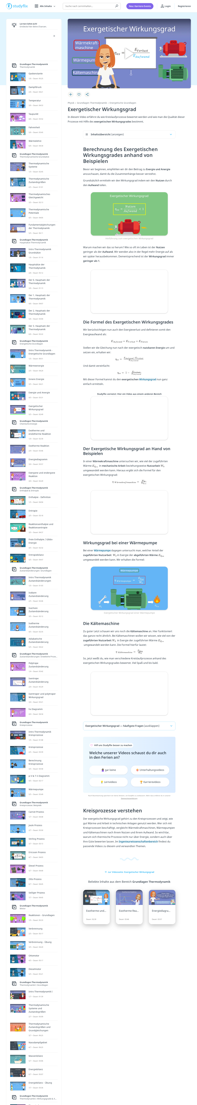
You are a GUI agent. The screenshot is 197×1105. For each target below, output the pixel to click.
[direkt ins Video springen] (129, 213)
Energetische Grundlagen (123, 102)
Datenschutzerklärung (129, 798)
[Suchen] (117, 6)
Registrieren (184, 6)
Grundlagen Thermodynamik (92, 102)
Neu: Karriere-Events (140, 6)
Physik (71, 102)
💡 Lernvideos (108, 782)
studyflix (20, 6)
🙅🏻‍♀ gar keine (108, 770)
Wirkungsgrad (148, 379)
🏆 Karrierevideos (150, 782)
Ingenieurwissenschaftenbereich (138, 841)
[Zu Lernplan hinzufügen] (71, 94)
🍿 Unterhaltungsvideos (150, 770)
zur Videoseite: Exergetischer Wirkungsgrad (131, 872)
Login (167, 6)
